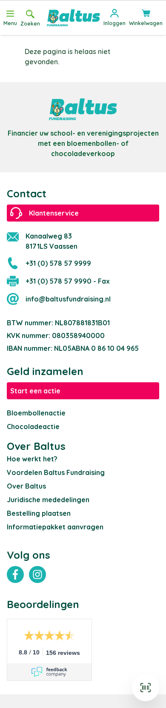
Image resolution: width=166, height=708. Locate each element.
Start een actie (35, 391)
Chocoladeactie (33, 426)
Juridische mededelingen (48, 499)
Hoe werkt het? (32, 459)
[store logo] (73, 17)
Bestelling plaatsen (39, 513)
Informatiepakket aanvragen (55, 527)
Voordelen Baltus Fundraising (56, 472)
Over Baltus (26, 486)
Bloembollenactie (36, 413)
